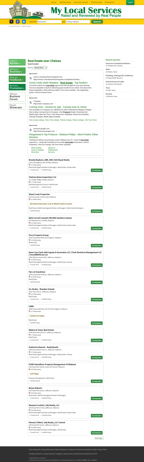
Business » (16, 70)
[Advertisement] (72, 43)
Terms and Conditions (84, 449)
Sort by (30, 67)
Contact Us (72, 449)
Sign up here (68, 454)
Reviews (39, 454)
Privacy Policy (102, 449)
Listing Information (47, 449)
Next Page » (99, 438)
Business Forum (15, 96)
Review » (15, 62)
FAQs (94, 449)
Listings (45, 454)
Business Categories (56, 454)
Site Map (32, 454)
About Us (37, 449)
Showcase (16, 106)
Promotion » (17, 87)
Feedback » (16, 79)
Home (31, 449)
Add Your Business (61, 449)
